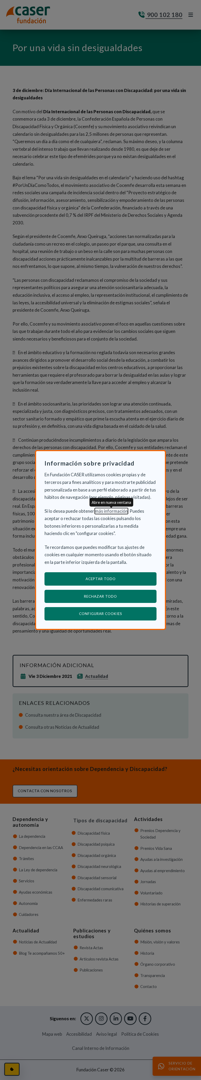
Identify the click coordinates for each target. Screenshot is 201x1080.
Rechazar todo (100, 596)
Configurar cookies (118, 613)
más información (111, 511)
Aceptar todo (101, 579)
